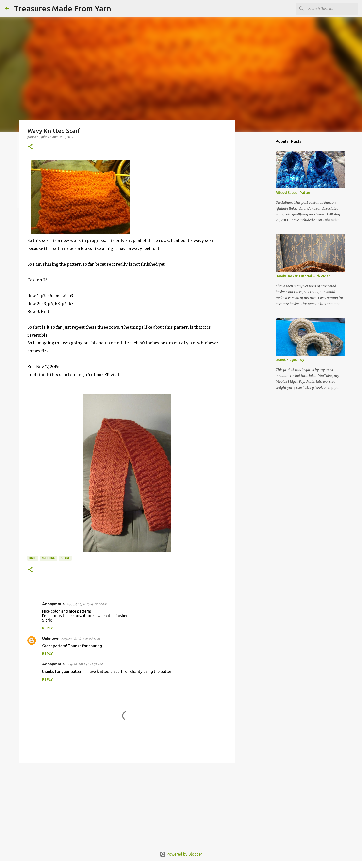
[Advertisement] (127, 804)
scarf (65, 558)
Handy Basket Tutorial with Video (303, 276)
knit (32, 558)
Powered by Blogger (184, 854)
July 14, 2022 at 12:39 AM (84, 664)
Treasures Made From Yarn (62, 8)
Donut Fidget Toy (290, 360)
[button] (30, 147)
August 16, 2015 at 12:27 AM (86, 604)
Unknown (50, 638)
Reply (47, 628)
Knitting (48, 558)
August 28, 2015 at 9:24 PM (80, 638)
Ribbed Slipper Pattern (294, 193)
